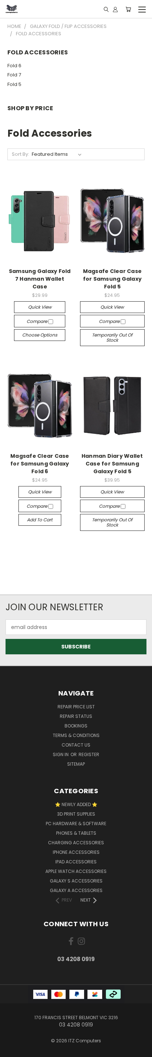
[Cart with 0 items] (128, 9)
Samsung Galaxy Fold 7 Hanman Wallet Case (40, 278)
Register (89, 754)
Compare (37, 321)
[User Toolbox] (115, 9)
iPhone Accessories (76, 852)
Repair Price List (76, 707)
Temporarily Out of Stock (112, 337)
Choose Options (39, 335)
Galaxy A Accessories (76, 890)
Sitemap (76, 764)
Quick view (40, 307)
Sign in (61, 754)
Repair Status (76, 716)
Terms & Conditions (76, 735)
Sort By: (20, 154)
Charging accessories (76, 843)
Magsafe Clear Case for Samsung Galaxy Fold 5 (112, 278)
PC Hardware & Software (76, 823)
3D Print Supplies (76, 814)
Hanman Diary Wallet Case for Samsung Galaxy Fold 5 (112, 463)
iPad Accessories (76, 862)
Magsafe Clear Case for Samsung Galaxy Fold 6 (39, 463)
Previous (11, 1050)
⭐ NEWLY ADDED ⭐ (76, 804)
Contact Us (76, 745)
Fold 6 (14, 65)
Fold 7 (14, 74)
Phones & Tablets (76, 833)
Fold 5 (14, 84)
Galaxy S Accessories (76, 881)
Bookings (76, 726)
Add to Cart (39, 520)
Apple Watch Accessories (76, 871)
